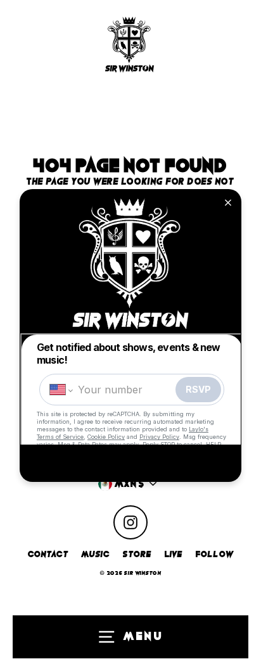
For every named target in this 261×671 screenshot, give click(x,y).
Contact (48, 554)
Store (137, 554)
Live (174, 554)
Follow (215, 554)
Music (96, 554)
